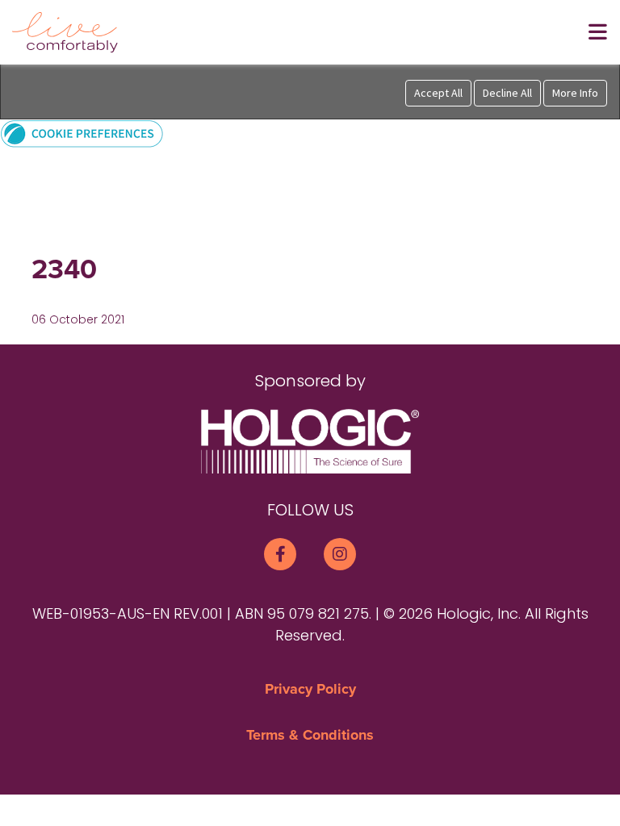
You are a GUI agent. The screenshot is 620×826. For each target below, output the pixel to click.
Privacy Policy (310, 689)
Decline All (507, 93)
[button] (82, 132)
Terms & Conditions (310, 735)
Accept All (438, 93)
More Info (575, 93)
